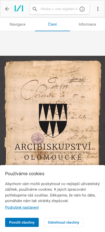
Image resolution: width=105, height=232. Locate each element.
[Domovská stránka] (17, 8)
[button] (97, 8)
